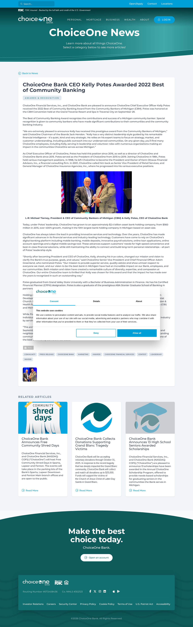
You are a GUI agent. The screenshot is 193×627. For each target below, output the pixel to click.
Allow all (137, 333)
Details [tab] (96, 301)
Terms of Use (125, 604)
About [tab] (139, 301)
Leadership (156, 354)
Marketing (83, 354)
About (144, 19)
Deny (96, 333)
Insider (28, 359)
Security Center (68, 604)
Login (2, 625)
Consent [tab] (54, 301)
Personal (74, 19)
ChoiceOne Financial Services (119, 354)
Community (29, 354)
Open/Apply (136, 3)
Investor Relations (33, 604)
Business (113, 19)
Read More (32, 490)
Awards (96, 354)
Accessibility (163, 604)
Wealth (129, 19)
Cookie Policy (106, 604)
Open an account (98, 557)
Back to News (30, 73)
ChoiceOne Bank (66, 354)
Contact (152, 3)
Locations (167, 3)
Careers (51, 604)
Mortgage (94, 19)
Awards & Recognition (42, 98)
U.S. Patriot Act (144, 604)
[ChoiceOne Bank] (35, 20)
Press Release (47, 354)
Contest (142, 354)
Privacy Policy (88, 604)
